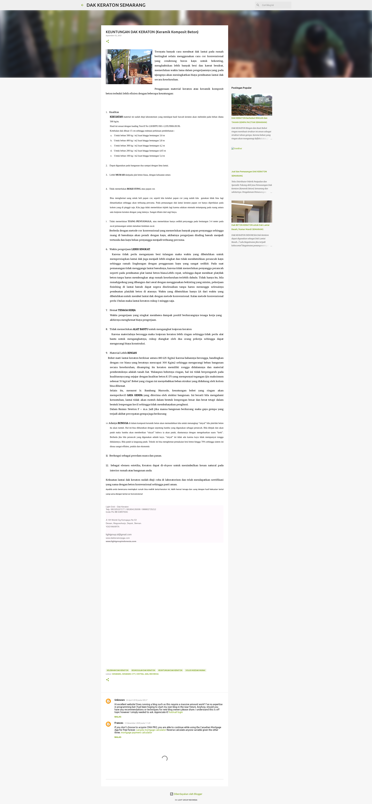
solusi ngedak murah (195, 670)
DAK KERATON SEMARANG (115, 5)
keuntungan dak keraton (170, 670)
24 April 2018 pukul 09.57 (136, 700)
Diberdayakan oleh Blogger (187, 794)
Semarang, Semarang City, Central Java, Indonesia (135, 674)
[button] (107, 41)
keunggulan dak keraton (143, 670)
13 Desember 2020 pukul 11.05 (137, 723)
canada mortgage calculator (151, 730)
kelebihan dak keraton (117, 670)
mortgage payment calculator (136, 732)
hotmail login (176, 712)
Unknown (120, 700)
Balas (118, 717)
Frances (119, 723)
